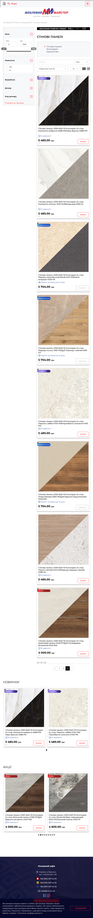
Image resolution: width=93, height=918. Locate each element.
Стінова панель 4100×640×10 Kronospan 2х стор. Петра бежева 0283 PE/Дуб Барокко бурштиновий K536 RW (62, 496)
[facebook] (44, 895)
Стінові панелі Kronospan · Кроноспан (54, 49)
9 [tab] (54, 834)
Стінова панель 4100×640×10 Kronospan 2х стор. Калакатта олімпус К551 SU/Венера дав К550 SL (61, 203)
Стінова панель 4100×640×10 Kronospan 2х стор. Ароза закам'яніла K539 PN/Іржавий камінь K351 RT (68, 817)
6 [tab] (48, 834)
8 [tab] (52, 834)
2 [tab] (40, 834)
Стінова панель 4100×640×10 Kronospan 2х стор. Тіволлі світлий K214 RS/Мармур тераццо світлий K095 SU (61, 570)
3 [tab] (42, 834)
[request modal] (4, 3)
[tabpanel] (25, 717)
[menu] (87, 3)
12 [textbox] (73, 69)
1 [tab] (46, 750)
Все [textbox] (78, 62)
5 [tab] (46, 834)
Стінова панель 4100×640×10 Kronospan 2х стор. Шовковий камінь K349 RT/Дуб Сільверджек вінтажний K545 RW (61, 643)
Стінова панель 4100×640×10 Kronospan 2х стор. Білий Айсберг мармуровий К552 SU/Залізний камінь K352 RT (24, 817)
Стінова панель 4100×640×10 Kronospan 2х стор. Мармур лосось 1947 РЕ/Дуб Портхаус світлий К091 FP (62, 350)
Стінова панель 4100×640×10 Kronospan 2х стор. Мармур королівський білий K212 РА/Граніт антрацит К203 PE (61, 277)
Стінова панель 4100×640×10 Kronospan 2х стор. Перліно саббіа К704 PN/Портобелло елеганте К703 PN (63, 423)
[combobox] (82, 61)
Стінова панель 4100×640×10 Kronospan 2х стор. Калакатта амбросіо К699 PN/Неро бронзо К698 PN (62, 129)
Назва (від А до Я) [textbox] (47, 69)
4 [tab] (44, 834)
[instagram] (48, 895)
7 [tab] (50, 834)
